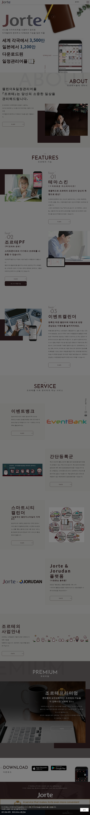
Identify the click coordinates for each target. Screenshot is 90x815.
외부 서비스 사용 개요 (19, 812)
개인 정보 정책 (6, 812)
